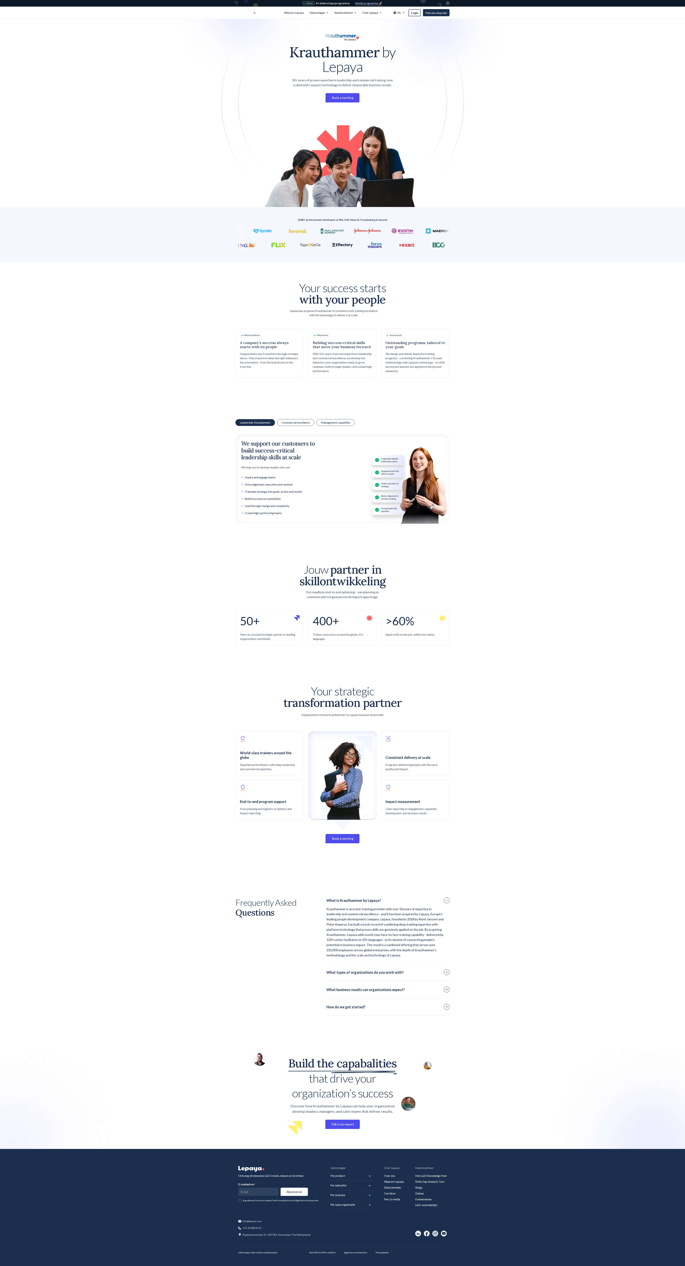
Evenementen (423, 1199)
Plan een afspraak (436, 12)
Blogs (418, 1187)
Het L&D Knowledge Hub (431, 1175)
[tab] (295, 422)
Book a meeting (342, 98)
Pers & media (392, 1199)
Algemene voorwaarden (355, 1252)
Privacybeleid (382, 1252)
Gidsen (419, 1193)
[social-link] (418, 1233)
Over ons (389, 1175)
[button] (319, 13)
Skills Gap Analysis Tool (429, 1181)
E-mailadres (246, 1184)
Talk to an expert (342, 1124)
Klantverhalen (392, 1187)
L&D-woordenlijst (426, 1205)
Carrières (389, 1193)
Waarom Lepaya (394, 1181)
